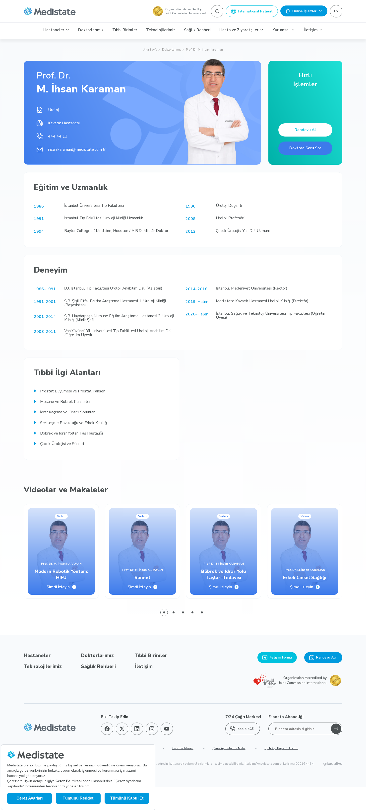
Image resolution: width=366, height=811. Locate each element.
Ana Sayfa (150, 50)
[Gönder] (336, 729)
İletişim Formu (280, 657)
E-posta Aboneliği (286, 717)
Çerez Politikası (182, 748)
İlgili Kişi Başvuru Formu (281, 748)
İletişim (311, 30)
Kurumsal (281, 30)
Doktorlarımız (91, 30)
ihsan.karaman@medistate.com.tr (77, 149)
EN (336, 11)
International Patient (255, 11)
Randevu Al (305, 130)
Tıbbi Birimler (124, 30)
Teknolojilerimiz (160, 30)
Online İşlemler (304, 11)
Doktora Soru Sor (305, 148)
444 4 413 (246, 728)
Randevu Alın (326, 657)
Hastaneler (53, 30)
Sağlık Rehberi (197, 30)
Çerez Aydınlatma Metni (229, 748)
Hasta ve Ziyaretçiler (238, 30)
